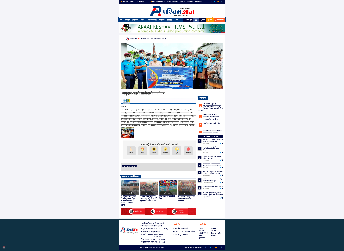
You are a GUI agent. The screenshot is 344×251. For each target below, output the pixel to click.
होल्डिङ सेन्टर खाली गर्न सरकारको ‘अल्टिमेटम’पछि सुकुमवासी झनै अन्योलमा (211, 117)
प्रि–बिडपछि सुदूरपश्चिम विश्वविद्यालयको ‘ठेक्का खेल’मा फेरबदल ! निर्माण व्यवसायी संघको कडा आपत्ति (210, 107)
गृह (121, 20)
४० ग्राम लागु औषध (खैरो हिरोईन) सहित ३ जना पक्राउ (212, 157)
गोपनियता (214, 231)
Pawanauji (190, 1)
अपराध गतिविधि (152, 20)
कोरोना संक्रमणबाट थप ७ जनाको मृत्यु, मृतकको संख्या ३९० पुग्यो (213, 180)
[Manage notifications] (4, 247)
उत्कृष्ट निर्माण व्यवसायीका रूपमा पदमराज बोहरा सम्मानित (212, 132)
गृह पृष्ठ (201, 228)
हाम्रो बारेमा (202, 238)
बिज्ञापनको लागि (216, 233)
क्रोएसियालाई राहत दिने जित (211, 123)
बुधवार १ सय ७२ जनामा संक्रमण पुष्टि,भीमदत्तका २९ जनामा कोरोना (212, 165)
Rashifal (169, 1)
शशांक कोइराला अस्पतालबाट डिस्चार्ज (213, 186)
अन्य (176, 20)
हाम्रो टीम (213, 235)
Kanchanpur (198, 1)
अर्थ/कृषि (135, 20)
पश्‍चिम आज (133, 39)
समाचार (127, 20)
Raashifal (182, 1)
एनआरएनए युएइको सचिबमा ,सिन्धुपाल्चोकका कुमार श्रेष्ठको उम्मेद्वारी (211, 149)
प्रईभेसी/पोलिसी (203, 233)
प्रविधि (142, 20)
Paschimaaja (161, 1)
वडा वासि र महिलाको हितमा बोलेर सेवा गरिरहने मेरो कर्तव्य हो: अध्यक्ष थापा (213, 172)
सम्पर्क (201, 235)
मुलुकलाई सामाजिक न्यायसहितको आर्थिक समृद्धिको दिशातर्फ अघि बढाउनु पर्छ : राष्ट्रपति (213, 194)
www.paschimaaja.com (130, 233)
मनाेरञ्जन (161, 20)
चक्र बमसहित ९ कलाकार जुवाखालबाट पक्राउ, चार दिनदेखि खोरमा (213, 140)
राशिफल (175, 1)
